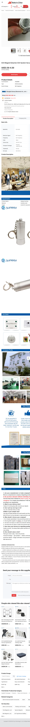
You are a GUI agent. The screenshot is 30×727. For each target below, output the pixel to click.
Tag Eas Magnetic (19, 710)
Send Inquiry (14, 74)
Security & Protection (9, 10)
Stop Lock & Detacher (19, 681)
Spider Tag (17, 684)
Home (2, 10)
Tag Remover (4, 681)
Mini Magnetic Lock (7, 713)
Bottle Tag (3, 684)
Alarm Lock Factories (7, 706)
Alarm (23, 699)
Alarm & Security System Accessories (11, 699)
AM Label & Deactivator (20, 679)
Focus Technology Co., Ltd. (18, 721)
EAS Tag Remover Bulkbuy (20, 713)
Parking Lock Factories (20, 706)
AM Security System (5, 679)
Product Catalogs (22, 676)
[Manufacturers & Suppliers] (15, 2)
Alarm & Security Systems (20, 10)
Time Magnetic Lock (7, 710)
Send (14, 595)
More (2, 716)
